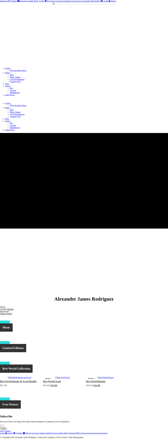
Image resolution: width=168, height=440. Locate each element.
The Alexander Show (18, 70)
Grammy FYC (15, 82)
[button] (84, 99)
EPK (12, 75)
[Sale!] (62, 377)
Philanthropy (15, 93)
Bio (11, 88)
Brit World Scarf (52, 381)
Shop (7, 84)
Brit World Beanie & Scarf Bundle (18, 381)
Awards (13, 90)
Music (7, 73)
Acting (7, 68)
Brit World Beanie (95, 381)
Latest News (10, 95)
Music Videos (15, 77)
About (7, 86)
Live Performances (17, 79)
